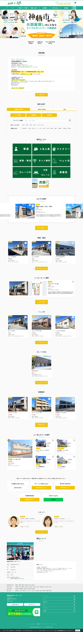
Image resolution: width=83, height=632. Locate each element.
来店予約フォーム (65, 487)
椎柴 (50, 590)
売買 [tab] (64, 109)
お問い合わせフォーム (41, 487)
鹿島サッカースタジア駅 (37, 128)
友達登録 (53, 499)
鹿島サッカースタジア (27, 590)
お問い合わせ (55, 8)
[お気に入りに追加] (33, 205)
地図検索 (33, 115)
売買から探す (34, 8)
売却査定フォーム (29, 499)
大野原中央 (42, 586)
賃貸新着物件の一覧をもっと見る (41, 425)
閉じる (77, 630)
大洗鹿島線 (21, 588)
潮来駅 (51, 128)
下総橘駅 (59, 128)
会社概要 (44, 8)
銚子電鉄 (33, 588)
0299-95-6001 (18, 487)
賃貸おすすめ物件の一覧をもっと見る (41, 228)
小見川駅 (29, 128)
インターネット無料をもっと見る (41, 302)
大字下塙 (46, 586)
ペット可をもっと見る (41, 342)
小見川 (21, 590)
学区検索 (49, 115)
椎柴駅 (69, 128)
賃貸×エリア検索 (23, 8)
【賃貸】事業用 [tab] (41, 109)
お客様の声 (45, 601)
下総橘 (43, 590)
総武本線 (29, 588)
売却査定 (66, 8)
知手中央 (30, 586)
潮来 (38, 590)
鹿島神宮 (17, 590)
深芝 (38, 586)
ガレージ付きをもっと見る (41, 382)
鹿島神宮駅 (24, 128)
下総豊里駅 (64, 128)
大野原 (16, 586)
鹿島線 (16, 588)
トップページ (45, 596)
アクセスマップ (46, 607)
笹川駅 (48, 128)
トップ (12, 8)
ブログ (44, 604)
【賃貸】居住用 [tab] (18, 109)
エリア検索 (18, 115)
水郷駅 (55, 128)
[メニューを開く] (74, 8)
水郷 (40, 590)
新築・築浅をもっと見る (41, 268)
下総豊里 (47, 590)
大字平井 (35, 586)
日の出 (50, 586)
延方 (33, 590)
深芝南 (22, 586)
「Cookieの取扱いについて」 (62, 630)
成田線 (25, 588)
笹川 (35, 590)
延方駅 (44, 128)
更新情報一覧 (41, 94)
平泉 (20, 586)
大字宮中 (26, 586)
